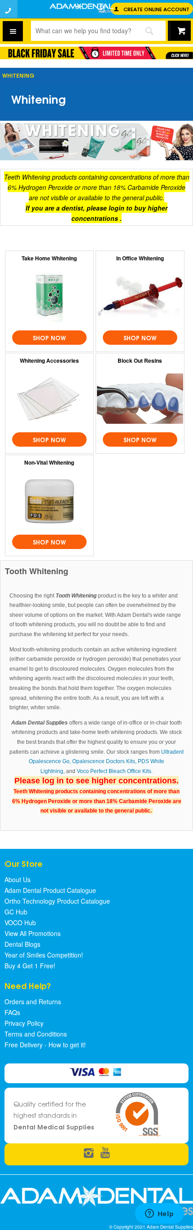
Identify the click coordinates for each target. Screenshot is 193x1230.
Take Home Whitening (49, 258)
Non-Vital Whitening (49, 462)
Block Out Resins (140, 360)
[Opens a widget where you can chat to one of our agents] (159, 1214)
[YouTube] (105, 1153)
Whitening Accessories (49, 360)
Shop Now (49, 337)
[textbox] (81, 30)
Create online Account (156, 9)
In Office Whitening (140, 258)
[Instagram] (88, 1153)
